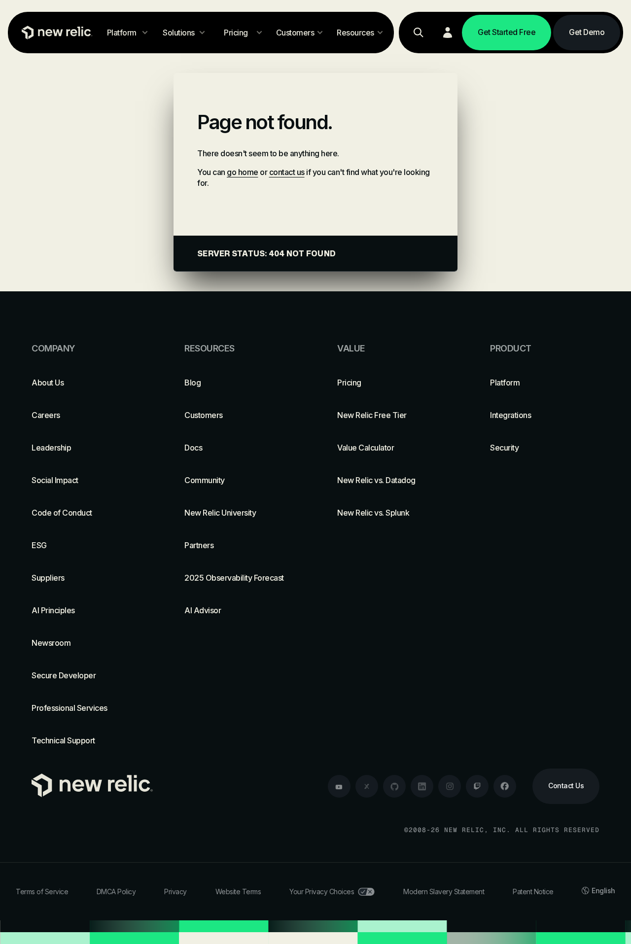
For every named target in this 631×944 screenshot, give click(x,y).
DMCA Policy (116, 891)
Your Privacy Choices (321, 891)
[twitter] (367, 786)
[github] (394, 786)
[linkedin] (422, 786)
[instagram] (449, 786)
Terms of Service (42, 891)
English (603, 890)
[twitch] (477, 786)
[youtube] (339, 786)
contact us (287, 172)
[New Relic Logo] (55, 32)
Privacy (175, 891)
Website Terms (238, 891)
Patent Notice (533, 891)
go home (242, 172)
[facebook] (505, 786)
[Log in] (447, 32)
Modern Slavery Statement (443, 891)
